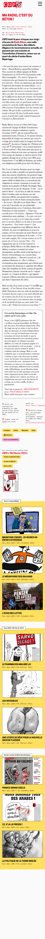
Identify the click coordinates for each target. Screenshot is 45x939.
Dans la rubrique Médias (11, 501)
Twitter (16, 430)
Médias (20, 29)
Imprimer (9, 435)
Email (33, 430)
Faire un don (7, 466)
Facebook (7, 430)
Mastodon (25, 430)
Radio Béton (20, 42)
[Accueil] (12, 4)
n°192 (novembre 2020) (22, 543)
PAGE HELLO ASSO (19, 392)
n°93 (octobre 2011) (21, 864)
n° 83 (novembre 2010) (22, 791)
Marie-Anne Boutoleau (15, 33)
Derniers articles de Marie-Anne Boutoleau (17, 755)
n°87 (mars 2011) (20, 827)
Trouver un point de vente (12, 457)
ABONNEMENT (31, 389)
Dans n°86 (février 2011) (14, 628)
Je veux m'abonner (10, 461)
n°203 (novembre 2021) (22, 616)
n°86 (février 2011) (14, 453)
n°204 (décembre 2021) (22, 579)
